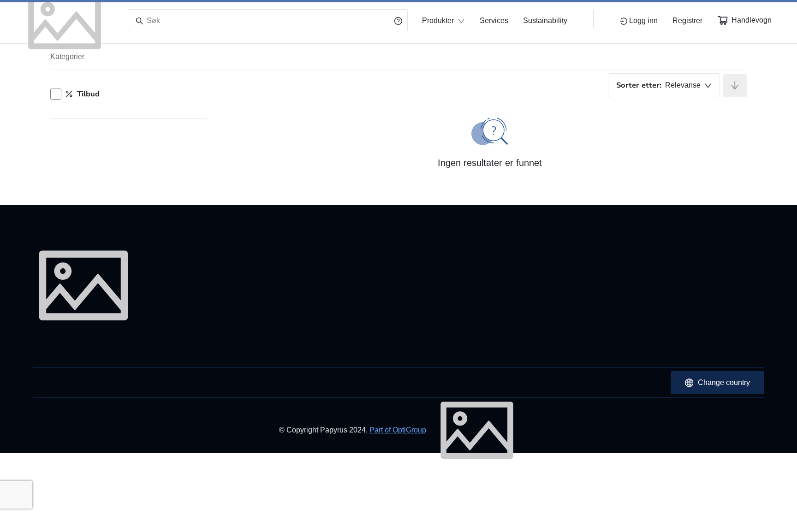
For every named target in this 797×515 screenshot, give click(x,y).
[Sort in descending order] (735, 85)
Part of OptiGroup (397, 430)
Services (494, 20)
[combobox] (664, 85)
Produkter (438, 20)
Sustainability (545, 20)
